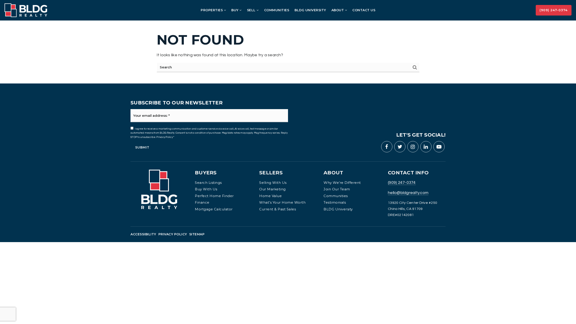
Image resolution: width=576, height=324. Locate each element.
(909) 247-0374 (554, 10)
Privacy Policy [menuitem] (172, 234)
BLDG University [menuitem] (310, 10)
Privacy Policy (164, 137)
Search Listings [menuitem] (208, 182)
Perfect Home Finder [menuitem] (214, 196)
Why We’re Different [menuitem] (342, 182)
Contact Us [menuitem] (363, 10)
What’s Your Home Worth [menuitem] (282, 202)
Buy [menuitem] (235, 10)
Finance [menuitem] (202, 202)
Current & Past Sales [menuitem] (277, 209)
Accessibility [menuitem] (143, 234)
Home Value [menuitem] (270, 196)
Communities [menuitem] (276, 10)
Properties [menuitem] (212, 10)
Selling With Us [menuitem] (273, 182)
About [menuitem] (338, 10)
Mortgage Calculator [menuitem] (214, 209)
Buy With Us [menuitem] (206, 189)
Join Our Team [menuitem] (337, 189)
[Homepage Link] (25, 10)
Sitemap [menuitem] (197, 234)
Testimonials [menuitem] (335, 202)
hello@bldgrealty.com (408, 193)
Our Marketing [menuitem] (272, 189)
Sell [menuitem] (252, 10)
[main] (288, 41)
